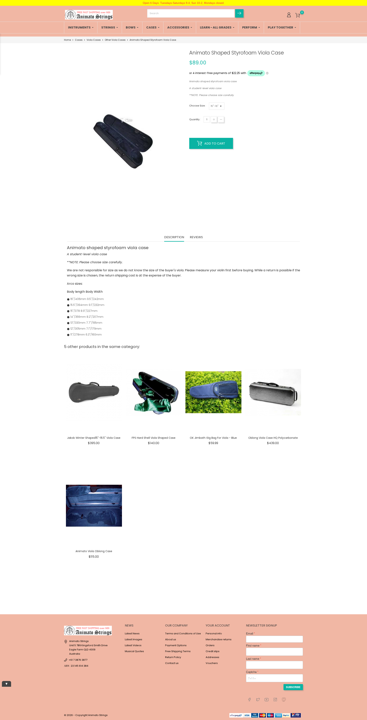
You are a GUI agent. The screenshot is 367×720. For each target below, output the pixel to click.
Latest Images (133, 639)
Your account (218, 625)
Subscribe (293, 687)
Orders (210, 645)
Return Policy (173, 657)
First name (252, 645)
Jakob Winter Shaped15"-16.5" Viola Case (93, 438)
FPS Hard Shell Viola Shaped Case (153, 438)
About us (170, 639)
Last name (252, 659)
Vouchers (212, 663)
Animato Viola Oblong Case (94, 551)
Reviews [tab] (196, 237)
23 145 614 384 (79, 666)
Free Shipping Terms (178, 651)
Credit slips (212, 651)
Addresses (212, 657)
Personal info (214, 633)
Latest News (132, 633)
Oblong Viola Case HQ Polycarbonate (273, 438)
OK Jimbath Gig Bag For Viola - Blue (213, 438)
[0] (297, 15)
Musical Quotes (134, 651)
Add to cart (214, 143)
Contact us (172, 663)
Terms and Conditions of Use (183, 633)
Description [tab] (174, 237)
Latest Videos (133, 645)
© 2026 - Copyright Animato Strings (86, 715)
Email (249, 633)
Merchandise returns (218, 639)
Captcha (251, 672)
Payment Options (176, 645)
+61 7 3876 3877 (78, 660)
